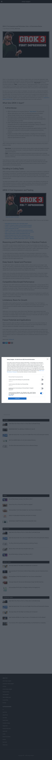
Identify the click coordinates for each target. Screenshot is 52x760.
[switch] (41, 380)
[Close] (48, 359)
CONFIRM (17, 398)
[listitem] (26, 377)
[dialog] (26, 380)
